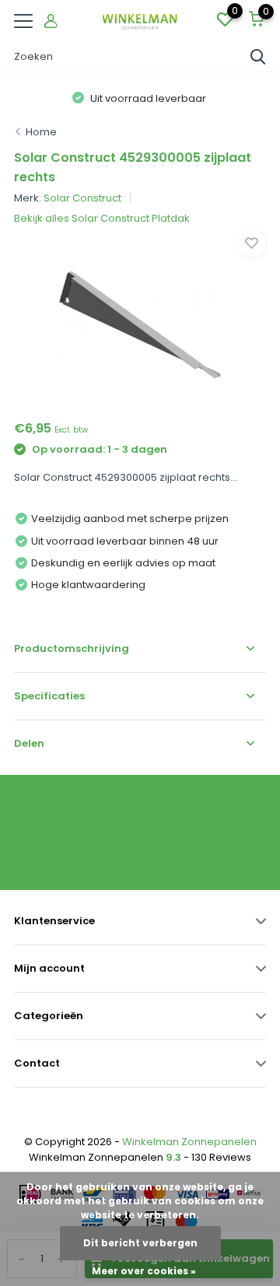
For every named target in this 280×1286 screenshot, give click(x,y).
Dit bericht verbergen (140, 1242)
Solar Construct (82, 198)
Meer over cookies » (144, 1270)
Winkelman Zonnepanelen (189, 1141)
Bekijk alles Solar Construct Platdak (102, 218)
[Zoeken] (258, 57)
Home (41, 131)
